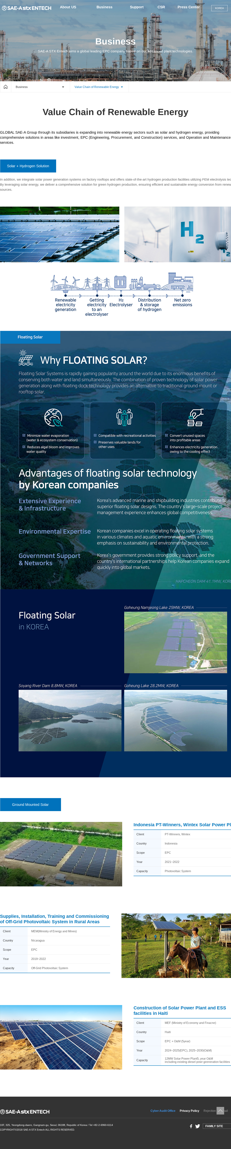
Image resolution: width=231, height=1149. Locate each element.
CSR (161, 7)
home (5, 86)
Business (104, 7)
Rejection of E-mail (216, 1110)
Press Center (189, 7)
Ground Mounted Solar (30, 805)
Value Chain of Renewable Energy (97, 86)
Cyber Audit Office (163, 1110)
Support (137, 7)
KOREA (219, 8)
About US (68, 7)
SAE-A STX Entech (27, 7)
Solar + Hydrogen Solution (28, 166)
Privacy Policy (189, 1110)
